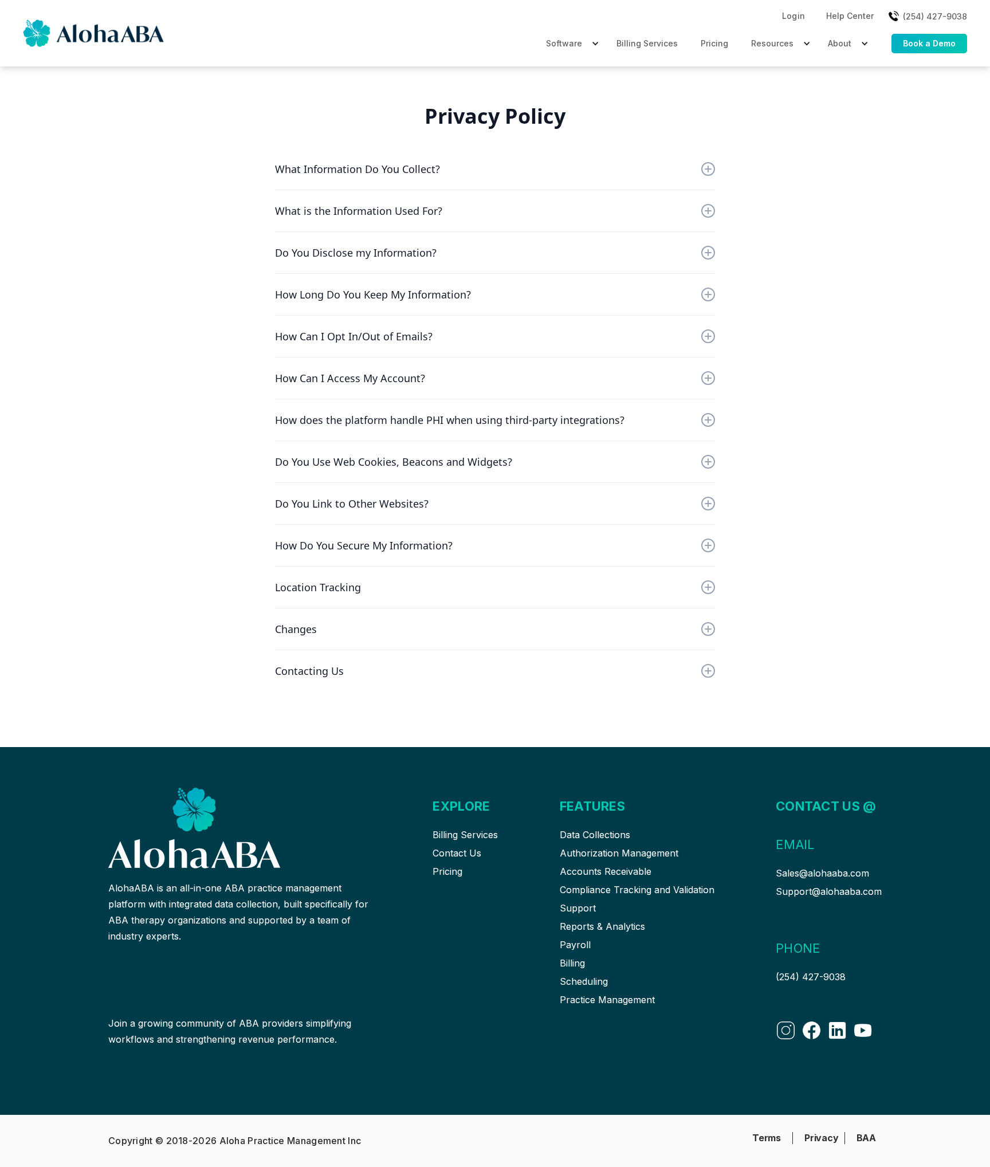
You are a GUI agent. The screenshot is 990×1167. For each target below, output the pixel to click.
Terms (766, 1138)
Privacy (821, 1138)
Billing (572, 963)
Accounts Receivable (605, 871)
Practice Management (607, 999)
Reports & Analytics (602, 926)
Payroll (575, 944)
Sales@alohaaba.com (822, 873)
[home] (94, 33)
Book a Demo (929, 43)
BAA (866, 1138)
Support (578, 908)
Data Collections (595, 834)
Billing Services (647, 43)
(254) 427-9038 (811, 977)
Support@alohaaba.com (829, 891)
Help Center (850, 16)
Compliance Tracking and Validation (637, 889)
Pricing (714, 43)
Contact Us (457, 853)
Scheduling (584, 981)
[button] (793, 16)
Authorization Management (619, 853)
